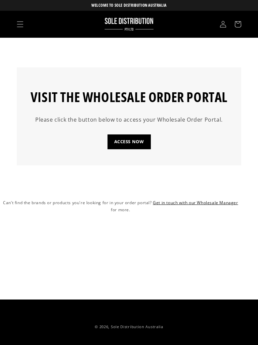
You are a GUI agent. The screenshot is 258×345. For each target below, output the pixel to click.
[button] (20, 24)
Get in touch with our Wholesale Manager (195, 203)
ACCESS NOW (129, 141)
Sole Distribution (127, 326)
